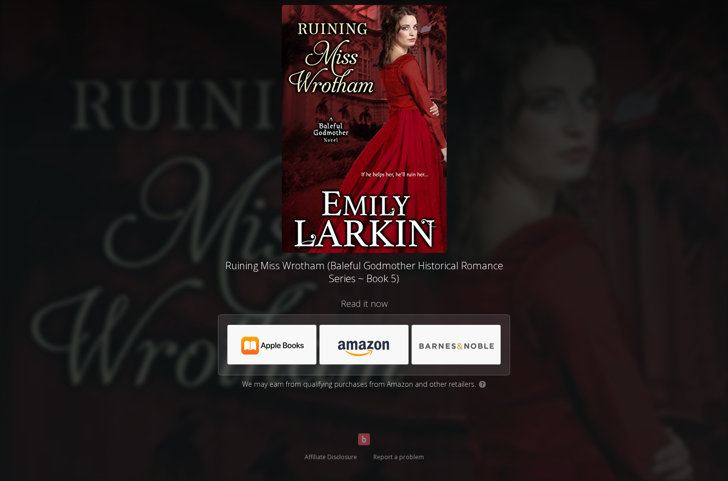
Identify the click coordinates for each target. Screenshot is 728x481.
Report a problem (398, 457)
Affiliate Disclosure (331, 457)
